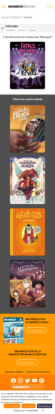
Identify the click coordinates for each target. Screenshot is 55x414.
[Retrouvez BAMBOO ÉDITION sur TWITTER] (27, 380)
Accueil (5, 16)
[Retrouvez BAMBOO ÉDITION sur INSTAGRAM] (20, 380)
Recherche (16, 16)
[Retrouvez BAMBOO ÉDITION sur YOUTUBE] (34, 380)
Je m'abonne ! (27, 362)
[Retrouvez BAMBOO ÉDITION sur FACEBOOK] (13, 380)
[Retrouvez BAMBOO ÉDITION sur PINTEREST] (41, 380)
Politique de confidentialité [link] (26, 410)
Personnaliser (44, 405)
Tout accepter (12, 405)
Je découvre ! (36, 330)
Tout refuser (28, 405)
